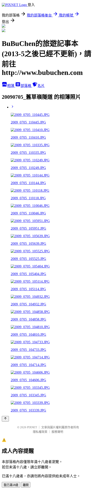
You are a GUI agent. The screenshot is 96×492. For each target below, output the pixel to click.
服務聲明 (57, 431)
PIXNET (32, 427)
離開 (26, 485)
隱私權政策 (40, 431)
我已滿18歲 (11, 485)
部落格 (26, 86)
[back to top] (5, 419)
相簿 (11, 86)
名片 (41, 86)
